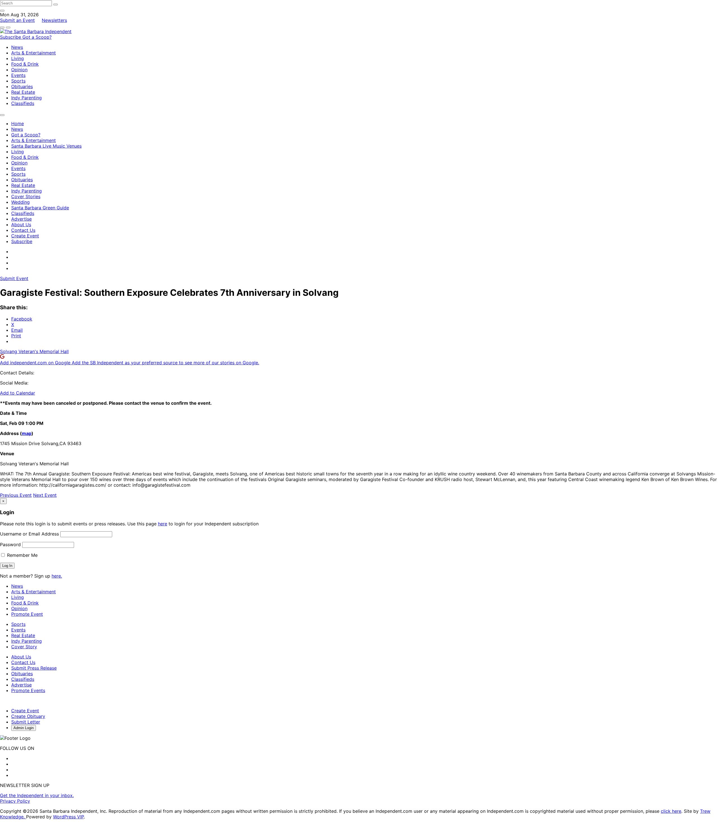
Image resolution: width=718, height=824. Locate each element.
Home (17, 123)
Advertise (21, 219)
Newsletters (54, 20)
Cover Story (24, 646)
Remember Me (22, 555)
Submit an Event (17, 20)
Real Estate (23, 92)
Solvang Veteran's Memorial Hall (34, 351)
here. (57, 576)
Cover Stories (25, 196)
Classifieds (22, 103)
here (162, 524)
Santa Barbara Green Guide (40, 207)
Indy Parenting (26, 97)
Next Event (45, 495)
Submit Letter (25, 722)
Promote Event (27, 614)
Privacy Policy (15, 801)
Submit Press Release (34, 668)
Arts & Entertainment (33, 53)
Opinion (19, 69)
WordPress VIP (68, 817)
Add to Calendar (17, 393)
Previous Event (16, 495)
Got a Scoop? (37, 37)
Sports (18, 81)
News (17, 47)
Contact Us (23, 230)
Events (18, 75)
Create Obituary (28, 716)
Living (17, 58)
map (26, 433)
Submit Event (14, 278)
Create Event (25, 236)
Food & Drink (25, 64)
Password (10, 544)
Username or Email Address (29, 534)
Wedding (20, 202)
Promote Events (28, 690)
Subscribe (11, 37)
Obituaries (22, 86)
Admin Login (23, 728)
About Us (21, 224)
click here (671, 811)
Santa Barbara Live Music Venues (46, 146)
